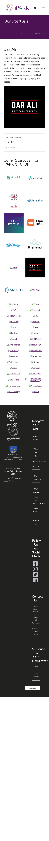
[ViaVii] (14, 169)
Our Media (36, 491)
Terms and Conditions (12, 468)
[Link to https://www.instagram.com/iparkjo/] (35, 569)
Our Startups (28, 33)
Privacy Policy (9, 471)
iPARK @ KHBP (19, 137)
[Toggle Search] (35, 8)
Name (36, 667)
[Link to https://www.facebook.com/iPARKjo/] (35, 563)
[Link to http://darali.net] (12, 142)
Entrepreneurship (36, 461)
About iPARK (36, 438)
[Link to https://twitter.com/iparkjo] (35, 574)
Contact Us (36, 522)
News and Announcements (36, 500)
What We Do (36, 452)
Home (20, 33)
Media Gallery (36, 510)
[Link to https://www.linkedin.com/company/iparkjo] (35, 580)
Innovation (36, 467)
